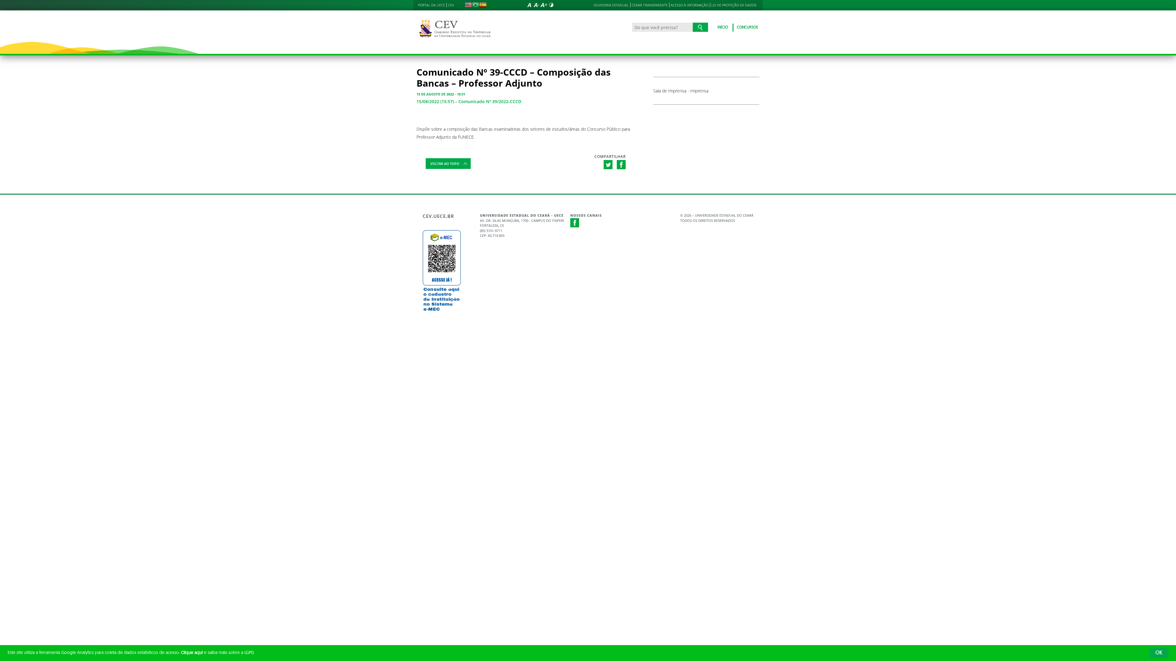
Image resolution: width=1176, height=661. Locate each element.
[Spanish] (483, 5)
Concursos (747, 27)
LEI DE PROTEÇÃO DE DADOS (733, 5)
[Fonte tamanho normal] (529, 5)
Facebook (574, 222)
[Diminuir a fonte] (536, 5)
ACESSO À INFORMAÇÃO (689, 5)
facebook (621, 164)
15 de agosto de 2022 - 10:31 (441, 94)
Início (723, 27)
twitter (608, 164)
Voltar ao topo (444, 163)
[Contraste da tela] (551, 5)
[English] (468, 5)
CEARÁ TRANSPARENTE (650, 5)
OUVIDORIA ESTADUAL (611, 5)
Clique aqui (192, 653)
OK (1158, 653)
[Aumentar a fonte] (544, 5)
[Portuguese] (475, 5)
